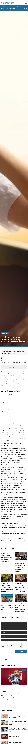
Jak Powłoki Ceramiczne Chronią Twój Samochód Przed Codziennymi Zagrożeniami (18, 730)
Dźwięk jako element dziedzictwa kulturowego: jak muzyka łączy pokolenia (17, 736)
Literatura (5, 333)
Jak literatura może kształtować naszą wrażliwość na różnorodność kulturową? (20, 567)
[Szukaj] (2, 659)
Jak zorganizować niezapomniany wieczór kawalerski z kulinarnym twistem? (17, 723)
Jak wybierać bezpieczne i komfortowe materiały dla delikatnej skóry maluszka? (18, 716)
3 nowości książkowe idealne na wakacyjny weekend (7, 607)
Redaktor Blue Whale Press (10, 358)
